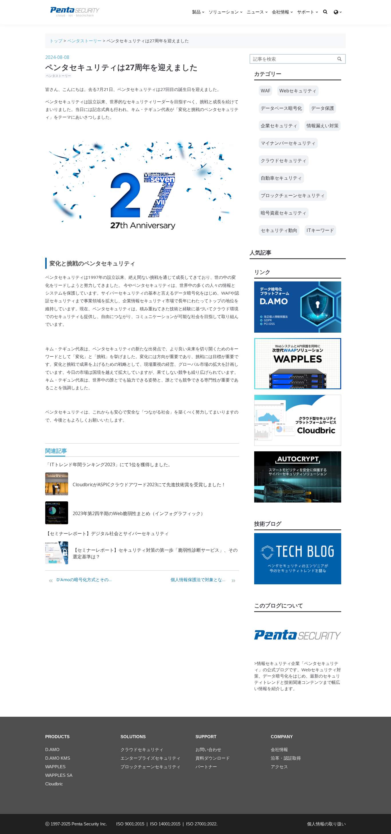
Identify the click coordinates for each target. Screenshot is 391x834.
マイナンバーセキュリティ (288, 143)
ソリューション (224, 11)
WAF (225, 293)
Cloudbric (54, 783)
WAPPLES (55, 766)
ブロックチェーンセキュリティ (293, 195)
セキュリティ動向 (279, 230)
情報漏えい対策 (323, 125)
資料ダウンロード (213, 758)
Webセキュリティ (298, 91)
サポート (305, 11)
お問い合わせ (208, 749)
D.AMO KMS (57, 758)
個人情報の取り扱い (326, 823)
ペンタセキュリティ (136, 89)
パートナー (206, 766)
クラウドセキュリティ (284, 160)
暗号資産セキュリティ (284, 213)
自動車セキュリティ (281, 178)
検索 (339, 59)
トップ (56, 40)
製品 (196, 11)
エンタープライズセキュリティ (151, 758)
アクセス (279, 766)
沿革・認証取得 (286, 758)
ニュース (255, 11)
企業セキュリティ (279, 125)
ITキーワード (320, 230)
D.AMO (52, 749)
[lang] (337, 12)
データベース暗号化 (281, 108)
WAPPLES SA (58, 775)
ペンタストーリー (84, 40)
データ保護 (322, 108)
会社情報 (280, 11)
